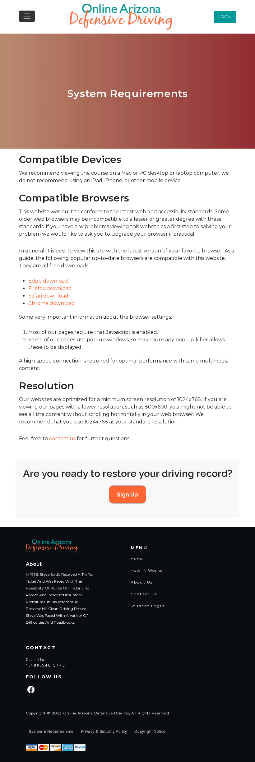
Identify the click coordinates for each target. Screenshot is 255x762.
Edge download (48, 281)
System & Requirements (51, 731)
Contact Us (144, 594)
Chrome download (51, 303)
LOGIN (224, 16)
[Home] (122, 16)
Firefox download (50, 288)
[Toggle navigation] (27, 16)
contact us (62, 438)
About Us (142, 582)
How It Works (147, 570)
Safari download (48, 296)
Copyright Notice (150, 731)
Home (137, 558)
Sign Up (127, 494)
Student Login (148, 605)
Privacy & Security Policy (104, 731)
